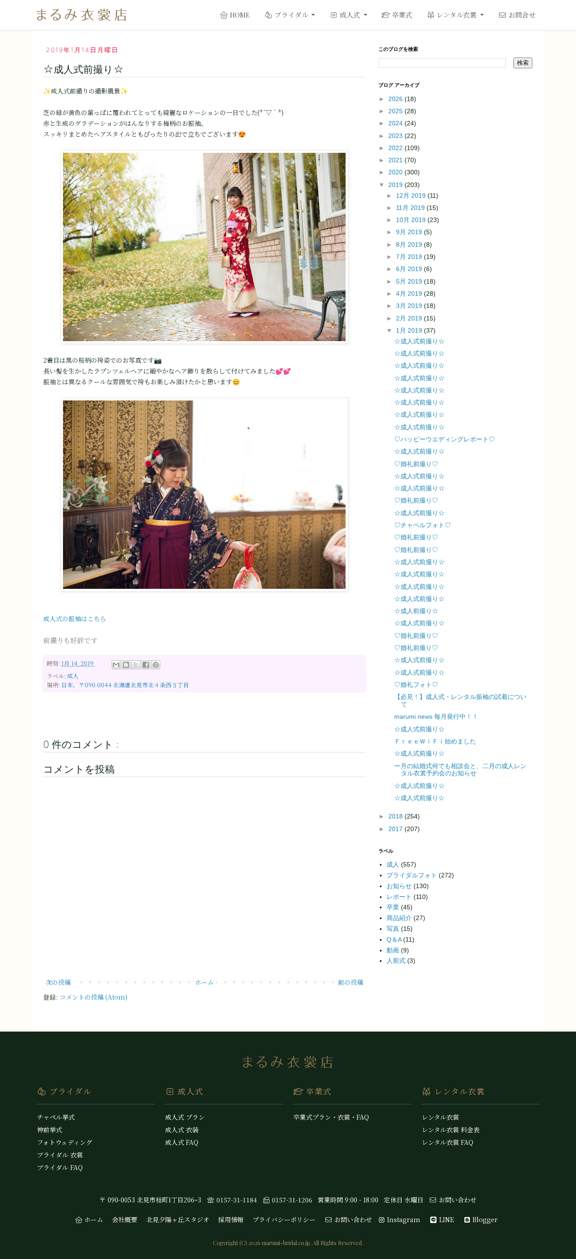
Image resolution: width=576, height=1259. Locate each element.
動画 (394, 950)
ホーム (204, 982)
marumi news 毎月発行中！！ (436, 716)
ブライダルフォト (413, 875)
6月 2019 (410, 268)
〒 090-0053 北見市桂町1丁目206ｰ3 (150, 1199)
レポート (400, 896)
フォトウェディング (64, 1142)
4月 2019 (410, 293)
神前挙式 (49, 1129)
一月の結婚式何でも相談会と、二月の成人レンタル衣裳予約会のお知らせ (460, 769)
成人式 (350, 14)
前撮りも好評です (70, 640)
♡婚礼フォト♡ (416, 684)
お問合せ (521, 14)
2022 (396, 147)
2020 (396, 172)
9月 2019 (410, 232)
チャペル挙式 (56, 1116)
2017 (396, 828)
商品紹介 (400, 917)
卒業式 (401, 14)
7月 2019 (410, 256)
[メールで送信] (116, 664)
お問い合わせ (457, 1199)
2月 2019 (410, 318)
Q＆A (395, 939)
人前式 (397, 960)
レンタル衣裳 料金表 (451, 1129)
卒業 (394, 907)
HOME (239, 14)
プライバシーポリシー (283, 1219)
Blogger (484, 1219)
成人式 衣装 (181, 1129)
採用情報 (230, 1219)
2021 (396, 160)
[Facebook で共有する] (145, 664)
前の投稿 (350, 982)
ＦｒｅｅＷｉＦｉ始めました (435, 741)
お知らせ (400, 886)
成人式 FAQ (181, 1142)
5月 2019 (410, 281)
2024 (396, 123)
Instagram (402, 1219)
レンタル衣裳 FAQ (447, 1142)
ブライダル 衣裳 (60, 1154)
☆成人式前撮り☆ (419, 341)
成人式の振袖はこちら (74, 618)
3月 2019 (410, 305)
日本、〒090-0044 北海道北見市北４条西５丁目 (125, 685)
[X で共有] (135, 664)
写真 (394, 928)
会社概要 (124, 1219)
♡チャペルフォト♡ (422, 525)
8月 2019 (410, 244)
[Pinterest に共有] (155, 664)
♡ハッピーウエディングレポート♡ (444, 439)
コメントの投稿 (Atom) (93, 996)
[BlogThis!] (126, 664)
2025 (396, 111)
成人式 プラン (185, 1116)
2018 (396, 816)
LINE (445, 1219)
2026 (396, 98)
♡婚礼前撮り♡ (416, 463)
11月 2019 (411, 207)
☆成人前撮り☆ (416, 610)
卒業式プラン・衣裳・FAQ (331, 1116)
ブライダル (291, 14)
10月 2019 (412, 219)
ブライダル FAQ (60, 1167)
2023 (396, 135)
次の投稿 (58, 982)
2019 (396, 184)
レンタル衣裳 (456, 14)
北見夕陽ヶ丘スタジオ (177, 1219)
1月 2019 (410, 330)
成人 (73, 676)
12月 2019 (412, 195)
